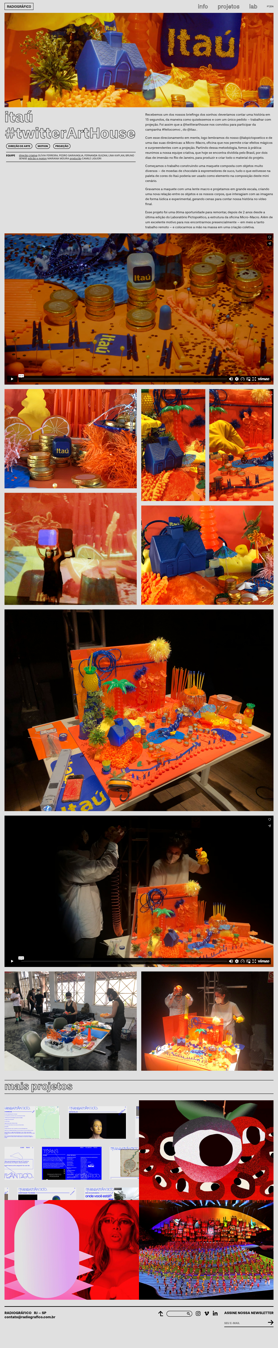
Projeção (61, 146)
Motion (43, 146)
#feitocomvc (171, 129)
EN (271, 6)
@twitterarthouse (195, 124)
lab (253, 6)
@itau (191, 129)
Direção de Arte (19, 146)
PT (268, 6)
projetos (229, 6)
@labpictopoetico (252, 138)
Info (203, 6)
